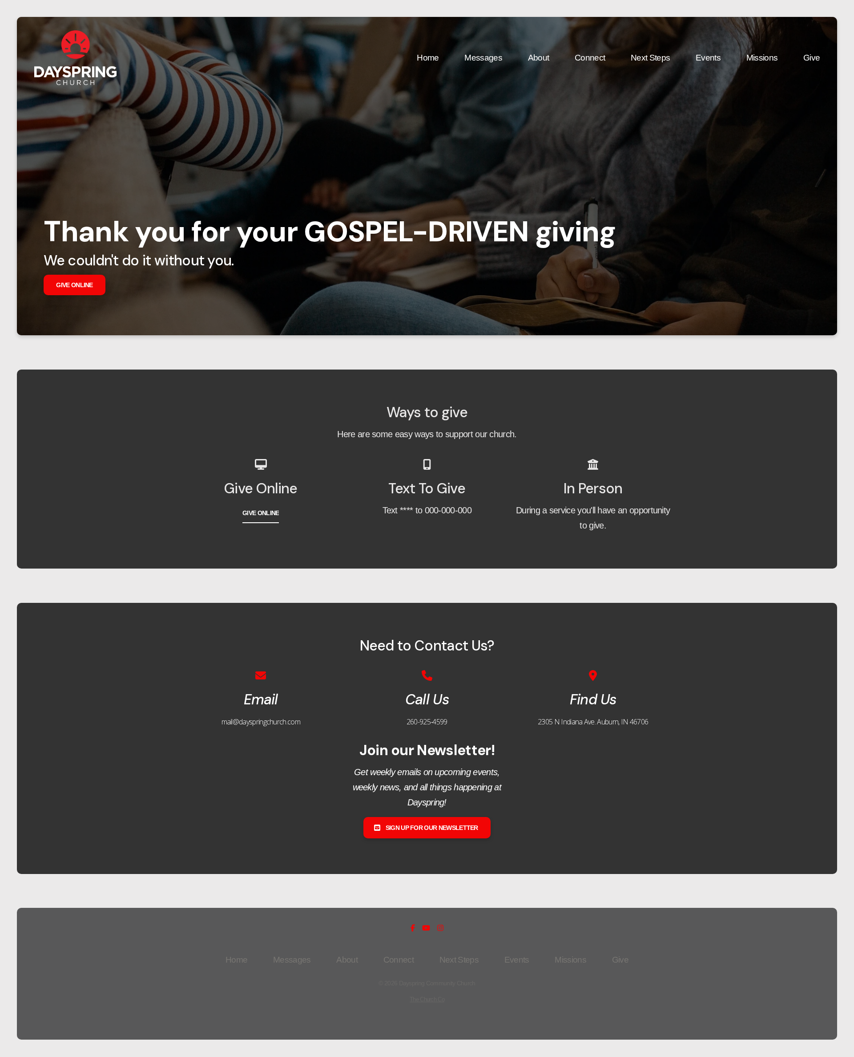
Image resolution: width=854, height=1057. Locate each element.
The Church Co (427, 999)
